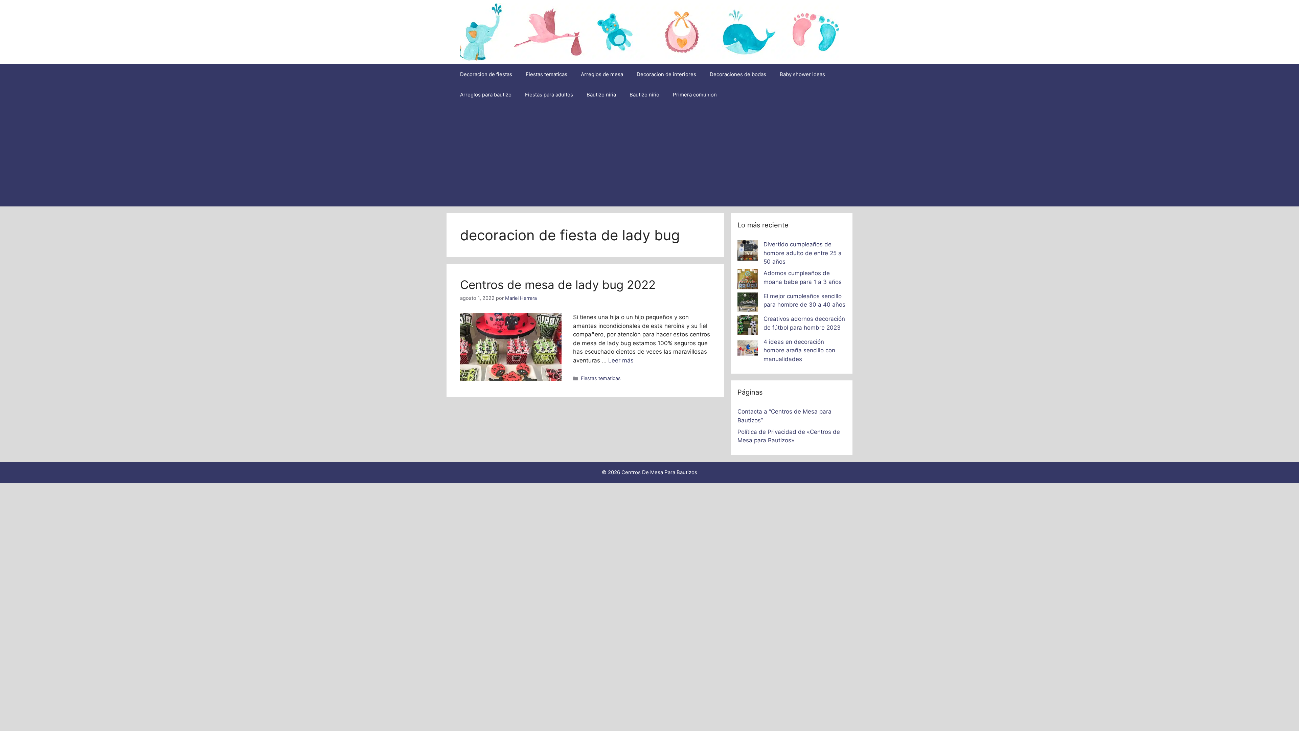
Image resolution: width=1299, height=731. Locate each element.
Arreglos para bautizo (485, 94)
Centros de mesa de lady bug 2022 (558, 285)
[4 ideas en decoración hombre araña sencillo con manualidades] (747, 349)
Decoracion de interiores (666, 74)
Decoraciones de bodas (738, 74)
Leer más (621, 360)
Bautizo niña (601, 94)
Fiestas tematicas (546, 74)
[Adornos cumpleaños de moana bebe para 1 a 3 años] (747, 280)
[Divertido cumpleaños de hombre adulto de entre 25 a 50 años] (747, 251)
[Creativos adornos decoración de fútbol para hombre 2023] (747, 326)
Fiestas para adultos (549, 94)
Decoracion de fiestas (486, 74)
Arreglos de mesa (602, 74)
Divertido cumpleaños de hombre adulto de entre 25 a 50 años (803, 253)
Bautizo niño (644, 94)
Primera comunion (695, 94)
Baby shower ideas (802, 74)
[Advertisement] (649, 155)
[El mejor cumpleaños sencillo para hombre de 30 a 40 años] (747, 303)
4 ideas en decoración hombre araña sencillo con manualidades (799, 350)
